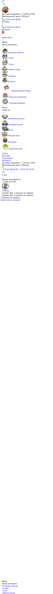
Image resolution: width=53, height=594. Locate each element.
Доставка (6, 156)
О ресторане (7, 158)
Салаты (5, 588)
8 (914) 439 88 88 (13, 19)
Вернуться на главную (10, 200)
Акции (5, 153)
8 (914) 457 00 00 (13, 27)
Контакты (6, 160)
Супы (4, 590)
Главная (5, 190)
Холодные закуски (10, 586)
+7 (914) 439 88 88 (10, 169)
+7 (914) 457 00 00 (26, 169)
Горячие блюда (8, 593)
